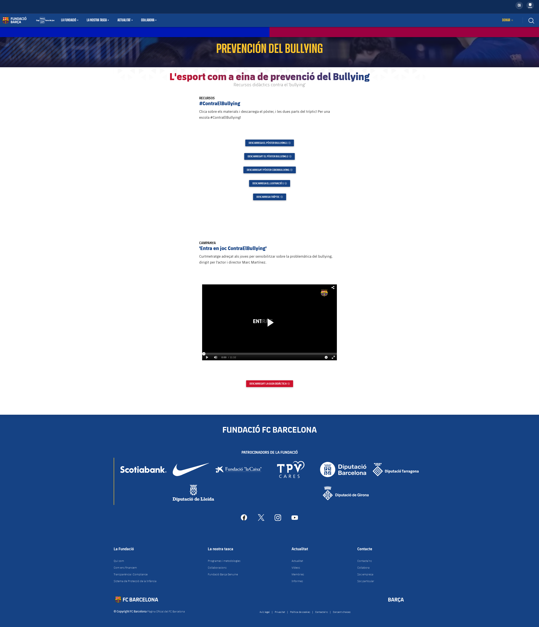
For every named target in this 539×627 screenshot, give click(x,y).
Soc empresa (365, 574)
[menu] (530, 5)
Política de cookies (300, 611)
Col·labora (147, 20)
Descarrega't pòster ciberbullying (271, 169)
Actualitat (124, 20)
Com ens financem (125, 567)
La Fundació (68, 20)
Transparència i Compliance (131, 574)
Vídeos (296, 567)
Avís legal (265, 611)
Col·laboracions (217, 567)
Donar (506, 20)
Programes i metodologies (224, 560)
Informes (297, 581)
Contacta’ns (364, 560)
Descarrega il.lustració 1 (271, 183)
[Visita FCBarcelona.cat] (28, 20)
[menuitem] (530, 4)
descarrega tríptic (271, 196)
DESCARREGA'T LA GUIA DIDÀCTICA (271, 383)
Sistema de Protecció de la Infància (135, 581)
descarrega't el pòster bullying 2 (271, 156)
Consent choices (342, 611)
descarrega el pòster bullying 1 (271, 142)
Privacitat (280, 611)
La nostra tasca (97, 20)
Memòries (298, 574)
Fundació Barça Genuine (223, 574)
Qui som (119, 560)
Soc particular (365, 581)
